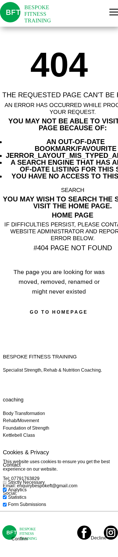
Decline (99, 537)
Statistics (17, 497)
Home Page (72, 215)
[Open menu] (113, 12)
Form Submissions (27, 504)
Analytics (17, 489)
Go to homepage (59, 312)
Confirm (19, 538)
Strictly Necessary (26, 482)
